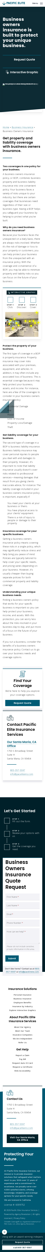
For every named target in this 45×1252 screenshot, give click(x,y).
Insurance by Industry (22, 1006)
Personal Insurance (23, 995)
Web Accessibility (22, 1070)
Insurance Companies (22, 1034)
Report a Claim (22, 1055)
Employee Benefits (22, 1002)
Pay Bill (22, 1059)
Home (6, 127)
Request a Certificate (22, 1067)
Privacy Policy (19, 1218)
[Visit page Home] (13, 3)
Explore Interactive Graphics (22, 1010)
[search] (28, 3)
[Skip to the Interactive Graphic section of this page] (22, 72)
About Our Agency (22, 1027)
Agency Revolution (22, 1214)
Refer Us (22, 1042)
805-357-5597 (17, 770)
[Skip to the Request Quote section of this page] (22, 59)
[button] (37, 3)
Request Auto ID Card (22, 1063)
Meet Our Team (22, 1031)
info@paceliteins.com (21, 774)
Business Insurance (22, 127)
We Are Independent (22, 1038)
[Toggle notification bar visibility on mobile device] (4, 1232)
